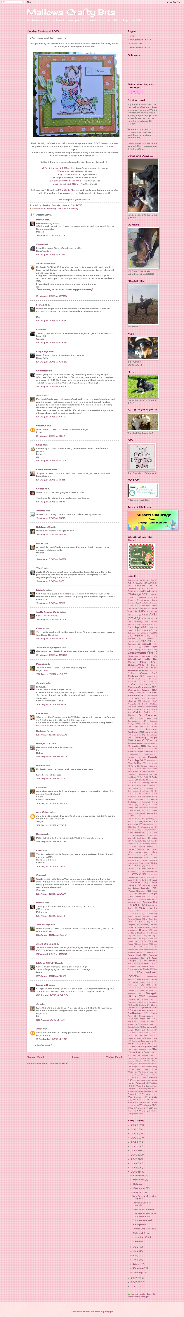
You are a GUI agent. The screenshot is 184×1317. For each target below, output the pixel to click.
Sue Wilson (148, 1027)
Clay (143, 668)
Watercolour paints (136, 1091)
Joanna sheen (147, 827)
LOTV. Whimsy (147, 877)
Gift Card (140, 785)
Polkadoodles (141, 963)
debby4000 (43, 743)
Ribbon (149, 985)
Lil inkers (145, 857)
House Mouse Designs (138, 810)
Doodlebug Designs (145, 737)
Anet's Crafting (44, 944)
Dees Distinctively (146, 724)
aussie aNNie (43, 263)
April (136, 1260)
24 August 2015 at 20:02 (51, 619)
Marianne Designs (147, 894)
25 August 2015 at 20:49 (51, 894)
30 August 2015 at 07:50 (52, 995)
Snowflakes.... (140, 1241)
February (138, 1268)
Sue (38, 329)
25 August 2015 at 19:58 (51, 866)
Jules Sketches (135, 832)
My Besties (143, 916)
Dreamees (135, 743)
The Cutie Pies (67, 190)
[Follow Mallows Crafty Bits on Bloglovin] (136, 93)
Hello (144, 802)
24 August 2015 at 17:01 (50, 603)
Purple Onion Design (142, 982)
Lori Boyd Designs (149, 871)
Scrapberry (133, 1002)
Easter (135, 746)
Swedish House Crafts (138, 1033)
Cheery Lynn (150, 647)
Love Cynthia (142, 880)
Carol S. (40, 628)
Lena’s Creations (45, 799)
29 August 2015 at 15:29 (51, 976)
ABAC (151, 583)
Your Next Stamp (137, 1111)
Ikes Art (139, 813)
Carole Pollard (44, 469)
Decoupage (133, 721)
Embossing (133, 754)
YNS (151, 1108)
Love (130, 880)
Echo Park (147, 749)
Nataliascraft (43, 527)
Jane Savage (43, 924)
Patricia (40, 219)
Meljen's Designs (146, 899)
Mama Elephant (136, 891)
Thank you (133, 1043)
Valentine (140, 1086)
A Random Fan (147, 580)
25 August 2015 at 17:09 (51, 825)
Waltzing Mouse (146, 1089)
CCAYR (146, 644)
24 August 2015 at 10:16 (50, 436)
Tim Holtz (153, 1075)
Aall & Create (135, 583)
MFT (136, 904)
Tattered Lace (150, 1038)
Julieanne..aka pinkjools (48, 647)
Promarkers (147, 972)
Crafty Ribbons (136, 693)
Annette (40, 510)
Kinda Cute (137, 841)
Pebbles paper (135, 952)
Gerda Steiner (146, 780)
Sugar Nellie (134, 1030)
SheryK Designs (138, 1005)
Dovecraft (139, 740)
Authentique (152, 611)
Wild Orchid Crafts (143, 1100)
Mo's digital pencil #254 (55, 168)
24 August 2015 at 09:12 (51, 417)
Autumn (134, 615)
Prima (154, 969)
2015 (134, 1172)
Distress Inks (151, 732)
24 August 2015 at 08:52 (51, 362)
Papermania (149, 950)
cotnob (40, 543)
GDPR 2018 (135, 43)
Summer (150, 1030)
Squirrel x (41, 370)
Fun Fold (144, 777)
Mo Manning (71, 208)
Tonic (133, 1078)
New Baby (144, 925)
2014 (134, 1278)
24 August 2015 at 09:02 (51, 386)
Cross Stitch (150, 709)
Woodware (145, 1105)
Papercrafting (134, 950)
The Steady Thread (140, 1069)
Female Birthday (47, 208)
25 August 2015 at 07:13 (51, 704)
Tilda (143, 1075)
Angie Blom (136, 606)
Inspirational (148, 824)
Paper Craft (147, 939)
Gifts (151, 785)
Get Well (132, 782)
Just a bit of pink (142, 1237)
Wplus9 (141, 1108)
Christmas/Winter (136, 665)
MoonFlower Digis (148, 911)
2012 (134, 1286)
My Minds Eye (150, 919)
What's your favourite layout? (144, 1197)
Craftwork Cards (138, 690)
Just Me (141, 838)
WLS (133, 1105)
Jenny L (40, 683)
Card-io (131, 641)
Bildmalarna (147, 624)
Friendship (143, 774)
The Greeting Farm (145, 1055)
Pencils (150, 952)
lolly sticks (133, 871)
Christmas (137, 653)
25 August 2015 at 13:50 (51, 803)
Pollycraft (132, 966)
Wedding (149, 1094)
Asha (45, 670)
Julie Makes (152, 833)
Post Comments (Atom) (55, 1063)
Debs (39, 850)
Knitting (150, 841)
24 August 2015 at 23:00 (51, 655)
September (139, 1188)
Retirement (133, 985)
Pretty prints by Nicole (138, 969)
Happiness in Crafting (138, 796)
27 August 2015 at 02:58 (51, 954)
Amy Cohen (42, 812)
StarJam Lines (147, 1022)
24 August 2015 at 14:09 (51, 534)
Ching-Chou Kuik (143, 650)
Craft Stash (147, 682)
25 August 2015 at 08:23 (51, 756)
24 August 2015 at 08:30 (51, 321)
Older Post (114, 1057)
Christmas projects (139, 656)
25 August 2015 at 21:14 (50, 916)
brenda (40, 305)
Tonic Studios (149, 1077)
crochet (135, 709)
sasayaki (131, 993)
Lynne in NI (42, 985)
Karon (39, 834)
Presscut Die (147, 966)
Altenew (131, 600)
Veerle (39, 244)
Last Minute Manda (142, 846)
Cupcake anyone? (142, 1220)
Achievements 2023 (139, 40)
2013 (134, 1282)
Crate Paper (152, 696)
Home (74, 1057)
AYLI (153, 614)
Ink (129, 821)
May (136, 1255)
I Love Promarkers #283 (65, 184)
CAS (143, 641)
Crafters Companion (139, 687)
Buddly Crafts (149, 633)
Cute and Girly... (141, 1233)
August (137, 1192)
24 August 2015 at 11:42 (50, 480)
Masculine (140, 897)
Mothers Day (137, 913)
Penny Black (135, 955)
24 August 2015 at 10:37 (51, 460)
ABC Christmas (136, 585)
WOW (130, 1108)
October (138, 1184)
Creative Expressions (147, 706)
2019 (134, 1155)
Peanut (40, 664)
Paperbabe (148, 947)
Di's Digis (133, 726)
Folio (133, 766)
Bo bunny (142, 630)
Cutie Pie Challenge (142, 715)
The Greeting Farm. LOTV (139, 1058)
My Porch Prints (138, 922)
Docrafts (136, 735)
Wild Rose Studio (137, 1102)
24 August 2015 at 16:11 (50, 581)
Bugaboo (139, 635)
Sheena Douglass (149, 1002)
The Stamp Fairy (149, 1067)
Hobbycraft (133, 808)
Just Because (137, 835)
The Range (132, 1067)
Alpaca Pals (145, 597)
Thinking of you (146, 1072)
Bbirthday (138, 622)
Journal (131, 830)
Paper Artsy (141, 936)
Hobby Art (146, 805)
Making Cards (150, 885)
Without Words (65, 171)
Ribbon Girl (133, 988)
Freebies (131, 774)
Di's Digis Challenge (62, 177)
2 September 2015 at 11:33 (51, 1039)
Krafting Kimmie (150, 844)
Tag (140, 1035)
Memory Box (150, 902)
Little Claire (147, 860)
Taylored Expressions (142, 1041)
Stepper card (147, 1024)
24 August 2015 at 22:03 (51, 638)
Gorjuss (149, 788)
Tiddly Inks (132, 1075)
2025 (135, 1129)
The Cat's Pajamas (141, 1046)
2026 (135, 1125)
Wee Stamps (134, 1097)
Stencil (131, 1024)
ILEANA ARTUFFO (46, 963)
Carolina (52, 143)
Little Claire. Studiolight (138, 863)
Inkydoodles (145, 821)
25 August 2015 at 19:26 (51, 841)
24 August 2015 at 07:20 (51, 235)
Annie (39, 1029)
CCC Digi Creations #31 (65, 174)
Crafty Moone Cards (47, 612)
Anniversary (145, 608)
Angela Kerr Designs (148, 603)
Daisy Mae (144, 718)
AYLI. (144, 619)
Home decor (148, 808)
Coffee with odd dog (144, 1229)
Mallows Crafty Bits (71, 12)
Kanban (154, 838)
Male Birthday (141, 888)
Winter (154, 1102)
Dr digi (153, 740)
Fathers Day (134, 757)
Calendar (150, 638)
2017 (134, 1163)
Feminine (151, 760)
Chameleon (133, 647)
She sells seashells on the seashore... (144, 1214)
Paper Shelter (142, 944)
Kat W (39, 713)
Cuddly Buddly (142, 712)
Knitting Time (133, 844)
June (136, 1251)
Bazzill (154, 619)
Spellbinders (134, 1013)
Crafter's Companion (139, 684)
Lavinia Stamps (136, 849)
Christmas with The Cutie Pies (142, 660)
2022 (135, 1142)
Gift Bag (145, 782)
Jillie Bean (132, 827)
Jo (37, 1004)
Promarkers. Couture (148, 979)
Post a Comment (43, 1045)
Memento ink (133, 902)
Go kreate (133, 788)
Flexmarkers (152, 763)
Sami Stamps (146, 991)
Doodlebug (152, 735)
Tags (151, 1035)
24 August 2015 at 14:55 (51, 559)
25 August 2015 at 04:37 (51, 674)
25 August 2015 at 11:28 (50, 778)
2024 (135, 1133)
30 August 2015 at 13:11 (50, 1020)
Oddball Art (140, 933)
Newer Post (35, 1057)
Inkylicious (133, 824)
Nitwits (143, 930)
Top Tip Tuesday (140, 1080)
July (135, 1247)
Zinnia (140, 1114)
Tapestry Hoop (134, 1038)
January (138, 1272)
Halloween (148, 794)
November (139, 1180)
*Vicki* (39, 568)
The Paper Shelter (147, 1064)
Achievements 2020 (139, 47)
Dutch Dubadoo (150, 743)
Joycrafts (149, 830)
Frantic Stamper (142, 769)
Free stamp (148, 772)
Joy (139, 830)
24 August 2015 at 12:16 (50, 502)
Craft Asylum (142, 679)
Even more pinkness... (144, 1209)
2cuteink (132, 580)
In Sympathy (148, 819)
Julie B (39, 395)
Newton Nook (144, 927)
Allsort (150, 588)
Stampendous (146, 1016)
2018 (134, 1159)
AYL (143, 615)
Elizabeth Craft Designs (140, 751)
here (103, 143)
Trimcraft (140, 1083)
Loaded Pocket (146, 869)
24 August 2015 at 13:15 (50, 518)
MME (142, 908)
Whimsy (153, 1097)
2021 (134, 1146)
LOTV (114, 146)
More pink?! (139, 1224)
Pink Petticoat (150, 960)
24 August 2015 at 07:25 (51, 296)
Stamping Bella (136, 1019)
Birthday (133, 627)
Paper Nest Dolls (137, 941)
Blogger (109, 1311)
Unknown (41, 425)
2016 (134, 1168)
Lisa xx (40, 488)
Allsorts (133, 591)
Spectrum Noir (149, 1007)
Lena (38, 787)
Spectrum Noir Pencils (143, 1010)
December (139, 1175)
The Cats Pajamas (137, 1050)
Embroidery (148, 754)
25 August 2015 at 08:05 (52, 735)
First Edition (134, 763)
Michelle (40, 590)
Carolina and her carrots (141, 1204)
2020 (135, 1150)
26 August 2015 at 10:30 (51, 935)
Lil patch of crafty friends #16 (65, 180)
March (137, 1264)
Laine (39, 445)
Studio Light (133, 1027)
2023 (135, 1138)
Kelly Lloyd (42, 351)
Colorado (149, 671)
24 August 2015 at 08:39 (51, 342)
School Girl (147, 999)
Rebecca (40, 765)
